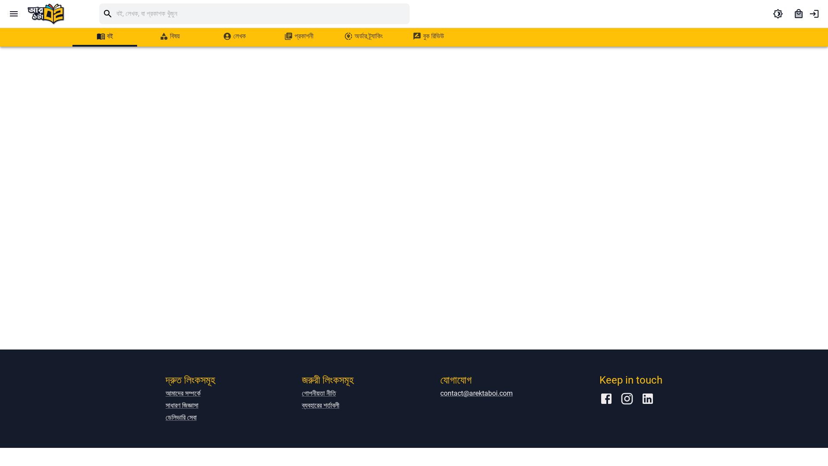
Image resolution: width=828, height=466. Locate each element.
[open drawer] (13, 13)
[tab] (104, 36)
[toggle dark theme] (778, 13)
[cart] (798, 13)
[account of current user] (814, 13)
